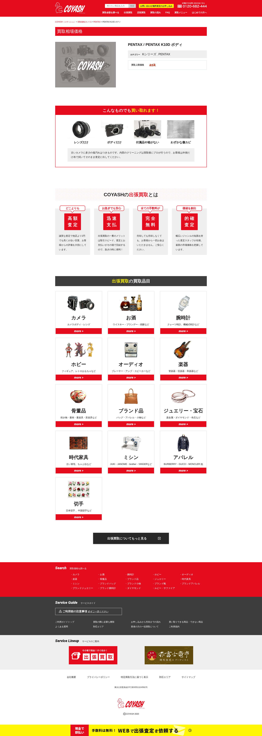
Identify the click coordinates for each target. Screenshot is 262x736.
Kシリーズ (149, 54)
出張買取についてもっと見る (127, 538)
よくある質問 (61, 626)
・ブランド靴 (159, 583)
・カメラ (74, 574)
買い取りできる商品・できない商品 (186, 622)
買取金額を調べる (110, 12)
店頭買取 (141, 12)
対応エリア (98, 626)
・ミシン (74, 583)
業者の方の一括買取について (145, 626)
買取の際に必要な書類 (103, 622)
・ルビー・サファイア (163, 588)
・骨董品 (102, 579)
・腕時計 (129, 574)
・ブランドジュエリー (81, 588)
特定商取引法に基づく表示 (134, 677)
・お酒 (101, 574)
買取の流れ (155, 12)
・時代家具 (185, 579)
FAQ (167, 12)
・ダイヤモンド (133, 588)
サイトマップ (188, 677)
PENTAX (164, 54)
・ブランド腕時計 (107, 588)
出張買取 (128, 12)
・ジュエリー (159, 579)
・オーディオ (186, 574)
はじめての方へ (199, 12)
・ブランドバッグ (107, 583)
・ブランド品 (132, 579)
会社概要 (71, 677)
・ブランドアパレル (190, 583)
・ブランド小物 (133, 583)
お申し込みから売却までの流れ (146, 622)
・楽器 (73, 579)
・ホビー (156, 574)
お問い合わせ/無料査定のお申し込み (156, 6)
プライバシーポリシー (98, 677)
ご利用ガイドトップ (64, 622)
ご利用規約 (174, 626)
